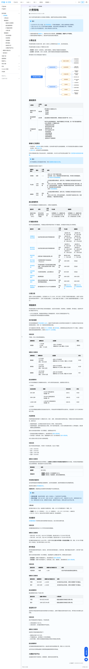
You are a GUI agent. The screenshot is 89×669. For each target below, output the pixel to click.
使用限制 (4, 58)
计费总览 (6, 18)
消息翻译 (8, 40)
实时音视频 (8, 35)
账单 (59, 44)
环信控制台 (49, 24)
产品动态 (4, 6)
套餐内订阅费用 (9, 23)
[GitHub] (86, 2)
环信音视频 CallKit (42, 323)
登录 (79, 2)
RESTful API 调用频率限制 (68, 286)
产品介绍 (16, 2)
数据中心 (4, 61)
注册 (82, 2)
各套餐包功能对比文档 (54, 162)
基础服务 (6, 20)
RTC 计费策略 (49, 328)
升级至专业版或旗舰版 (54, 177)
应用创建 (38, 146)
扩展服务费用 (9, 28)
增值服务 (6, 33)
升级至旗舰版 (53, 188)
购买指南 (57, 328)
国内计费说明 (56, 433)
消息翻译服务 (32, 520)
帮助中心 (4, 76)
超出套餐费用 (9, 25)
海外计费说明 (64, 435)
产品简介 (4, 9)
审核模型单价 (40, 485)
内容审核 (8, 38)
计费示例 (8, 30)
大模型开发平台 (9, 48)
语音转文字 (8, 45)
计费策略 (5, 15)
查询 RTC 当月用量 (50, 329)
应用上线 (32, 150)
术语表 (3, 71)
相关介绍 (39, 148)
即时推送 (8, 43)
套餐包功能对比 (7, 50)
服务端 (41, 2)
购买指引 (5, 53)
